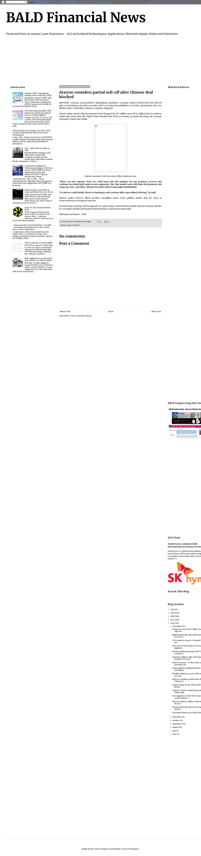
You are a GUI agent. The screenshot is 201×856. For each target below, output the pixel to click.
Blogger (135, 849)
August (175, 727)
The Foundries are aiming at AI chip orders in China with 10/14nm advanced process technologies (32, 132)
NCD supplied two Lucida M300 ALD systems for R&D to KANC (38, 259)
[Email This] (97, 221)
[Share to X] (102, 221)
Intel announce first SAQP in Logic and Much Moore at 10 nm (39, 191)
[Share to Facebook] (105, 221)
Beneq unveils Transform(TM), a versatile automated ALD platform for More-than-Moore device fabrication (32, 227)
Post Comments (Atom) (81, 316)
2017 (172, 620)
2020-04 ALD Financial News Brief (38, 208)
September (177, 724)
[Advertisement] (98, 59)
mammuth (115, 849)
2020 (172, 609)
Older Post (156, 311)
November (177, 717)
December (177, 626)
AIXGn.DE (143, 103)
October (176, 720)
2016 (172, 623)
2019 (172, 613)
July (174, 731)
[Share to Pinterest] (108, 221)
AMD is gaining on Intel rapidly (38, 243)
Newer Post (65, 311)
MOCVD (76, 225)
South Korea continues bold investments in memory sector (184, 545)
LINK (83, 214)
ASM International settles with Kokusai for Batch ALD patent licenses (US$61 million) (38, 113)
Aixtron (70, 225)
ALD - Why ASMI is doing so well (37, 149)
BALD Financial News (76, 17)
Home (111, 311)
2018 (172, 616)
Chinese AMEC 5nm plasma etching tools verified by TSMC (38, 94)
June (174, 734)
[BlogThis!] (100, 221)
